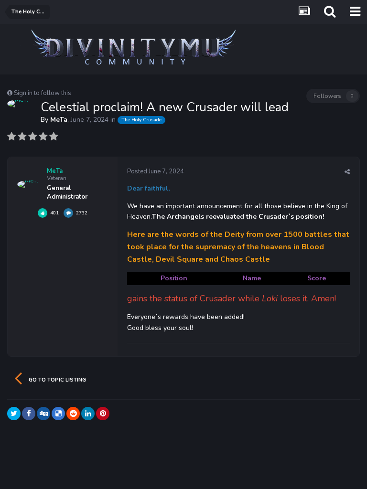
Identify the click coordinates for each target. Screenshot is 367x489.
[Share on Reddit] (73, 413)
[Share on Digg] (43, 413)
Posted (155, 171)
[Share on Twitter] (14, 413)
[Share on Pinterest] (102, 413)
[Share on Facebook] (28, 413)
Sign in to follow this (42, 93)
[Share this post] (347, 172)
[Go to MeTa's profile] (18, 103)
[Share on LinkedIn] (88, 413)
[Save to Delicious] (58, 413)
